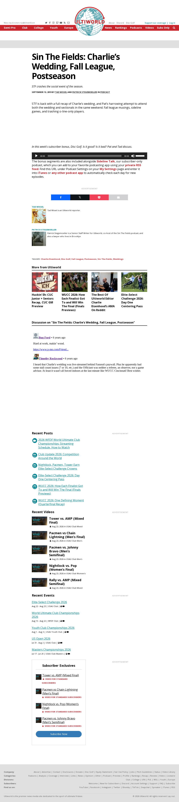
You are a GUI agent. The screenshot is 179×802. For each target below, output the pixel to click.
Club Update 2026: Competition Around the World (58, 456)
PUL (149, 779)
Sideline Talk (106, 161)
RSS (173, 787)
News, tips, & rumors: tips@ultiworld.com (19, 23)
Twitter (116, 787)
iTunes (42, 173)
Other (98, 775)
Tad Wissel (61, 92)
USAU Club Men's (74, 540)
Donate (79, 772)
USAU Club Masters (54, 653)
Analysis (42, 775)
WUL (156, 779)
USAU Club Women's (75, 573)
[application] (89, 155)
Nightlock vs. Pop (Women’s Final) (63, 568)
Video (162, 775)
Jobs (132, 772)
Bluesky (126, 787)
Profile (126, 775)
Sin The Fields (105, 259)
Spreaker (156, 787)
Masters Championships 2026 (51, 650)
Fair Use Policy (121, 772)
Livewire (171, 775)
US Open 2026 (41, 639)
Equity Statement (104, 772)
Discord (120, 22)
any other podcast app (67, 173)
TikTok (135, 787)
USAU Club (53, 606)
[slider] (140, 155)
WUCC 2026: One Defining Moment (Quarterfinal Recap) (61, 502)
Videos (149, 27)
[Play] (36, 156)
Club (24, 27)
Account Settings (139, 783)
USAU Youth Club (54, 632)
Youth (54, 27)
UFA (143, 779)
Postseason (90, 259)
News (108, 27)
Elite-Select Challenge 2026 (49, 602)
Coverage (53, 775)
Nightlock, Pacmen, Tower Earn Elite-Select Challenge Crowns (59, 466)
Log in (172, 22)
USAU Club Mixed (74, 526)
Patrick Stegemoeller (84, 92)
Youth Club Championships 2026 (53, 628)
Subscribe (170, 783)
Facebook (95, 787)
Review (153, 775)
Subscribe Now (58, 734)
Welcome (93, 783)
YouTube (83, 787)
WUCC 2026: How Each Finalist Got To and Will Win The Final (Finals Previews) (60, 489)
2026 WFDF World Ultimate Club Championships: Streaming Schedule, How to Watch (59, 443)
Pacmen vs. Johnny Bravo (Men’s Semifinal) (63, 551)
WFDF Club (53, 621)
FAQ (161, 783)
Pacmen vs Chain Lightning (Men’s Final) (67, 535)
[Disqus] (89, 375)
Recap (145, 775)
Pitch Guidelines (144, 772)
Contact (56, 772)
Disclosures (68, 772)
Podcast (105, 92)
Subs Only (163, 27)
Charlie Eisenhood (50, 259)
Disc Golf (130, 22)
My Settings (108, 169)
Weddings (118, 259)
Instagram (106, 787)
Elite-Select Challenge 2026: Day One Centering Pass (59, 477)
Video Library (168, 772)
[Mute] (133, 156)
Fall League (77, 259)
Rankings (121, 27)
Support (153, 783)
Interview (64, 775)
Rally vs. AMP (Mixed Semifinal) (65, 582)
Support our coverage (155, 22)
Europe (68, 27)
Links (73, 775)
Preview (117, 775)
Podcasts (136, 27)
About (111, 22)
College (39, 27)
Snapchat (145, 787)
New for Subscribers (109, 783)
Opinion (89, 775)
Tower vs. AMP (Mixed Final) (66, 520)
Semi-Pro (10, 27)
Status (157, 772)
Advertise (46, 772)
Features (32, 775)
